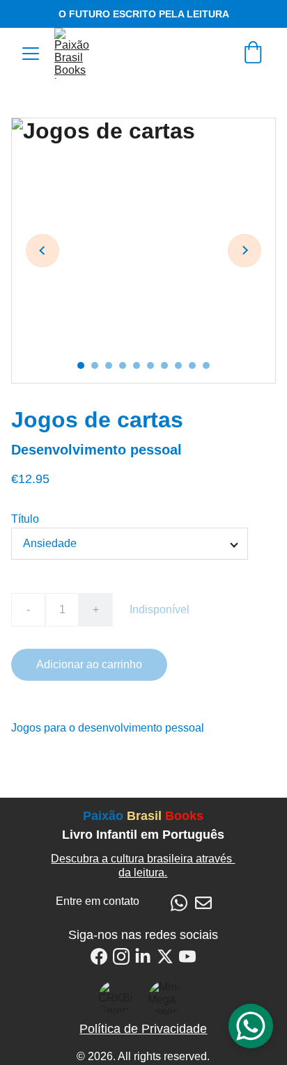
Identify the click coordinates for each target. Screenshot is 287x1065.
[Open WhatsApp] (250, 1026)
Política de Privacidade (143, 1029)
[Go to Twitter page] (165, 956)
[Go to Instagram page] (121, 956)
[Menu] (30, 53)
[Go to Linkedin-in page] (142, 956)
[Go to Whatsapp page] (179, 902)
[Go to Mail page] (203, 902)
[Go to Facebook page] (99, 956)
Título (25, 519)
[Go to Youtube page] (187, 956)
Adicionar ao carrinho (89, 664)
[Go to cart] (253, 53)
